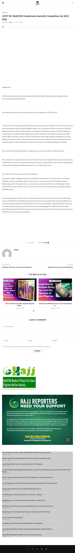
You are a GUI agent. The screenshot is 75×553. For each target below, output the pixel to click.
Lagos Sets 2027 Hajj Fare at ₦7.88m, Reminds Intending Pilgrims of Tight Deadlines (27, 529)
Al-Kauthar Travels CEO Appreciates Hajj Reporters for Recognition (22, 523)
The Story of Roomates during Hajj (12, 517)
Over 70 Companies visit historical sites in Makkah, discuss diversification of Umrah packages (29, 483)
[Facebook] (28, 549)
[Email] (46, 549)
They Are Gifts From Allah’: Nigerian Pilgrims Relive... (19, 304)
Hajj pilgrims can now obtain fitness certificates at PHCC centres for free (23, 500)
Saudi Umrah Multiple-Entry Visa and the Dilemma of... (55, 304)
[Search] (72, 3)
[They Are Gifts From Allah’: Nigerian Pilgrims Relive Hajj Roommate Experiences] (20, 290)
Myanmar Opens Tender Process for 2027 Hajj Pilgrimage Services (21, 489)
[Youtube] (41, 549)
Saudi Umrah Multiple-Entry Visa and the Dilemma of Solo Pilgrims (22, 464)
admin (10, 22)
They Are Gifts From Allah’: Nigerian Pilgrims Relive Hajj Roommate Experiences (26, 452)
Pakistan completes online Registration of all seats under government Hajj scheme (26, 458)
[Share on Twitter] (44, 243)
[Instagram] (37, 549)
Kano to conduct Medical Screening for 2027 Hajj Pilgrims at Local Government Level (27, 477)
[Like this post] (40, 243)
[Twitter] (32, 549)
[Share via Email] (48, 243)
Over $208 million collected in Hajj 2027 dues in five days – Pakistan (22, 494)
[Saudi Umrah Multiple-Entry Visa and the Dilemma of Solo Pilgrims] (55, 290)
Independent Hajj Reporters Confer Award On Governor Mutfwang (22, 535)
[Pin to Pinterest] (46, 243)
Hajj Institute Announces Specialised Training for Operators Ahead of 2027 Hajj (25, 512)
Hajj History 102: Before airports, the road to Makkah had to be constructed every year (27, 506)
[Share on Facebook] (42, 243)
